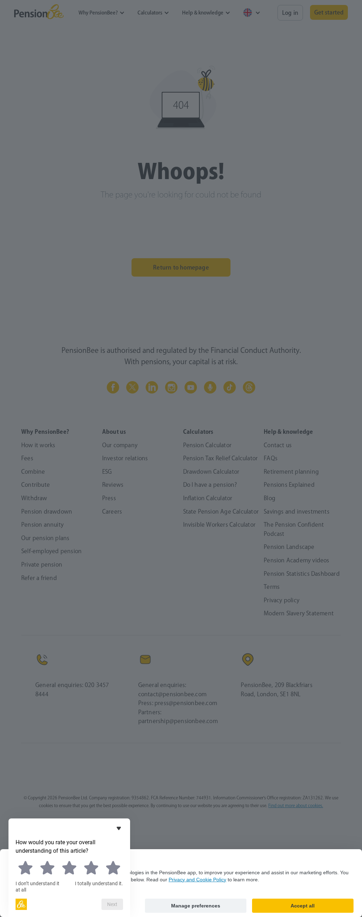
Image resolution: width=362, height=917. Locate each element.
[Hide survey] (119, 828)
